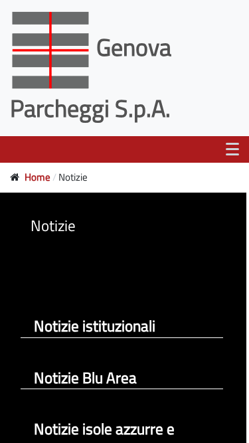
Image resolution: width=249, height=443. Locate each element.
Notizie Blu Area (85, 378)
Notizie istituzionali (94, 326)
